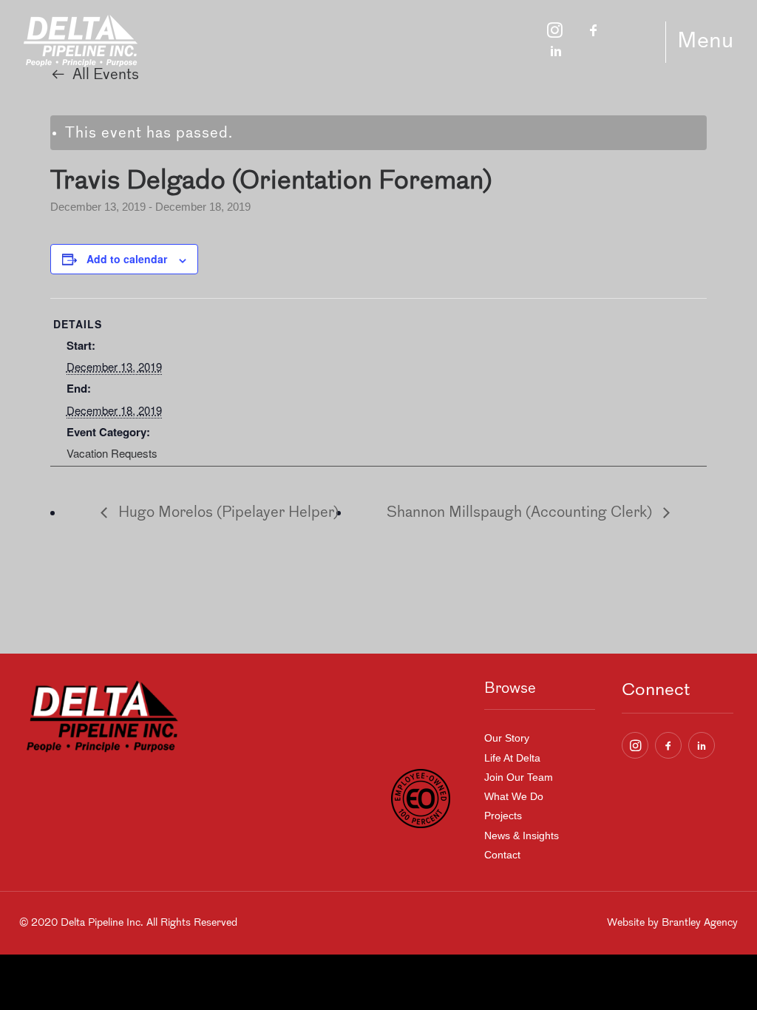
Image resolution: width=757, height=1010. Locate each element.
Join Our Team (518, 777)
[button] (635, 745)
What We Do (513, 796)
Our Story (506, 738)
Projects (503, 815)
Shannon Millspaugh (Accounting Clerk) (521, 513)
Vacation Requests (112, 453)
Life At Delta (512, 758)
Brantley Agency (700, 923)
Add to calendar (126, 258)
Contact (502, 855)
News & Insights (521, 835)
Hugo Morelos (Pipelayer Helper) (227, 513)
